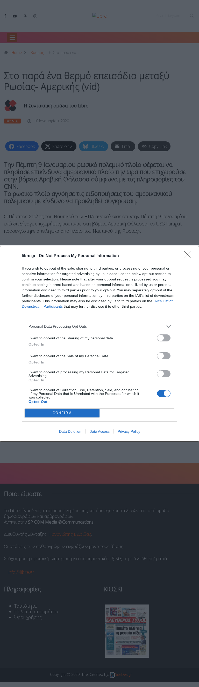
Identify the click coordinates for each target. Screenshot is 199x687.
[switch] (163, 337)
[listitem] (99, 326)
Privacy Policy (129, 431)
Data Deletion (70, 431)
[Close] (189, 256)
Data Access (99, 431)
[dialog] (99, 343)
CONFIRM (62, 413)
